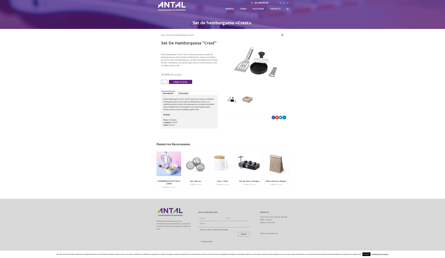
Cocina (168, 35)
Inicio (163, 35)
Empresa (229, 9)
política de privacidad (220, 229)
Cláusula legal (207, 241)
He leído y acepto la (214, 229)
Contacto (275, 9)
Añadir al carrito (181, 82)
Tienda (243, 9)
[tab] (168, 93)
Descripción (168, 93)
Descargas (183, 93)
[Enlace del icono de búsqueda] (280, 3)
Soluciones (258, 9)
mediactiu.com (273, 233)
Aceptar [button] (366, 254)
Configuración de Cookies (379, 254)
